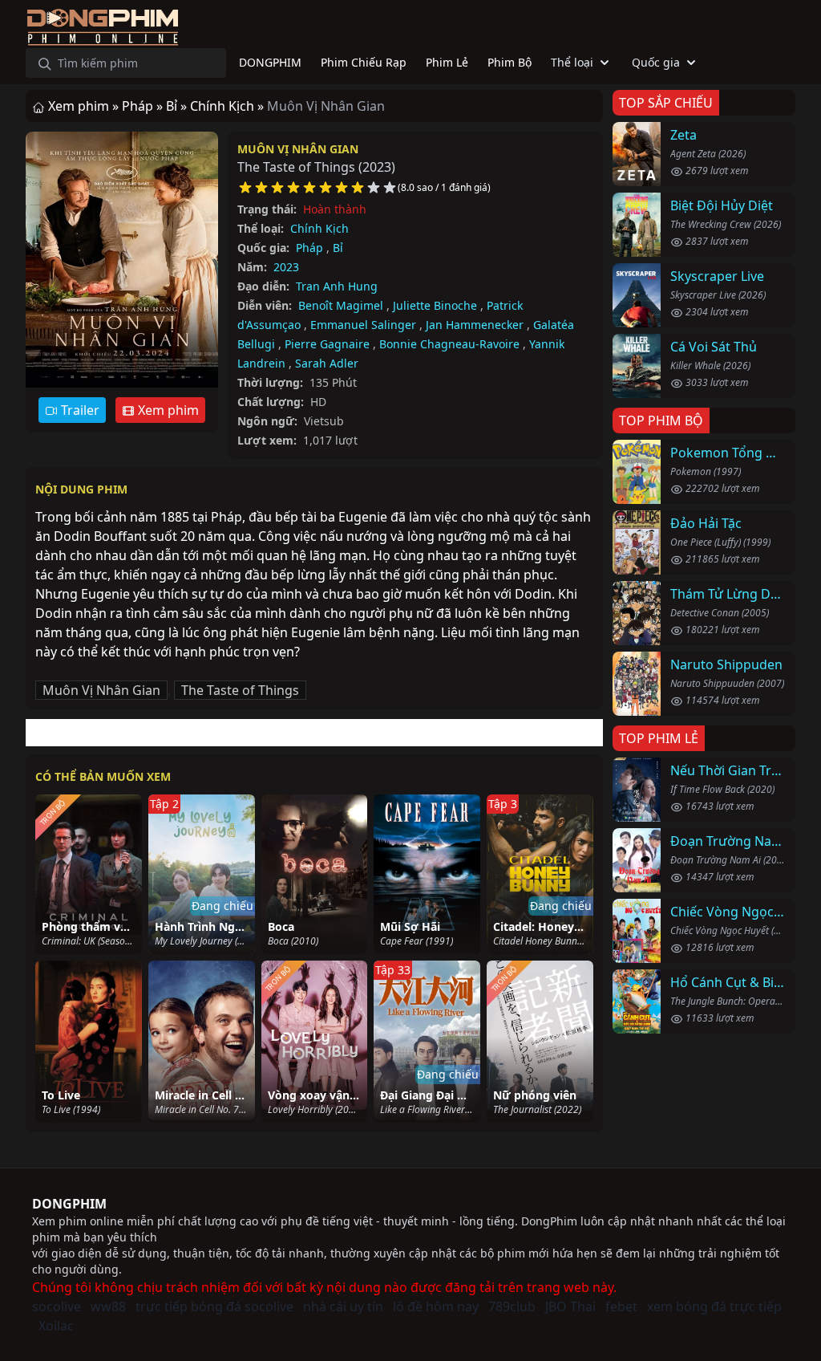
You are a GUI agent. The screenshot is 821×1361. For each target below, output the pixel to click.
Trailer (78, 410)
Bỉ (338, 247)
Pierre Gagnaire (327, 343)
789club (512, 1306)
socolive (56, 1306)
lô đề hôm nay (436, 1306)
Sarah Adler (326, 363)
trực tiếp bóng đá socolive (214, 1306)
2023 (286, 266)
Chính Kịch (319, 228)
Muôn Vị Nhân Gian (297, 148)
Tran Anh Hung (337, 286)
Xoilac (56, 1326)
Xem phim (167, 410)
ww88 (108, 1306)
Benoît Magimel (340, 305)
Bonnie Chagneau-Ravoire (449, 343)
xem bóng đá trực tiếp (714, 1306)
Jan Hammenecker (475, 324)
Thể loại (572, 62)
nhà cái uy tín (343, 1306)
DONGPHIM (69, 1204)
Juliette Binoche (435, 305)
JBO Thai (570, 1306)
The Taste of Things (240, 690)
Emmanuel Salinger (363, 324)
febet (621, 1306)
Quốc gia (656, 62)
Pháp (309, 247)
